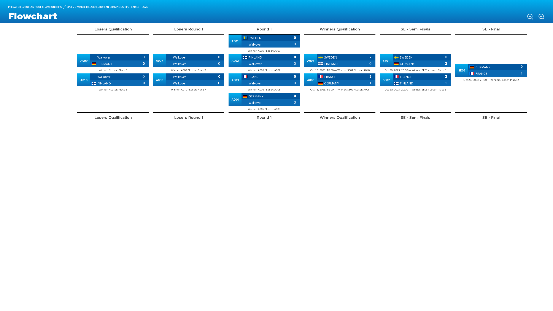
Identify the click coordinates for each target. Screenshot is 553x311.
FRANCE (254, 77)
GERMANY (104, 64)
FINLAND (104, 83)
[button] (530, 16)
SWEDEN (255, 38)
